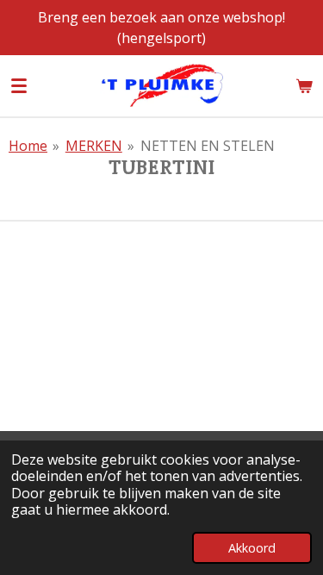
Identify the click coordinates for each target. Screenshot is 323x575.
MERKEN (93, 145)
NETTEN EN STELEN (207, 145)
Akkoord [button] (252, 548)
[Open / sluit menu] (19, 85)
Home (28, 145)
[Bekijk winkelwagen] (304, 85)
